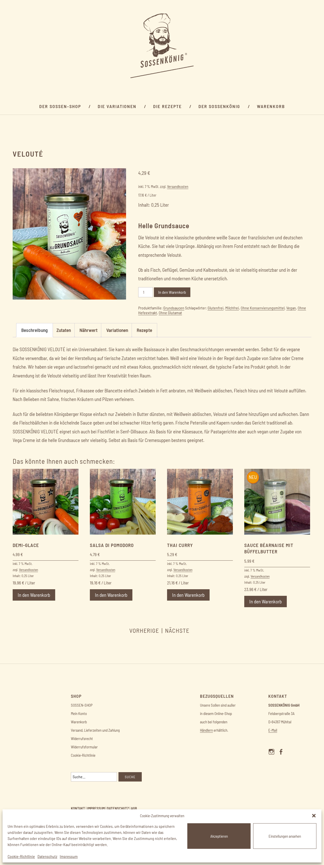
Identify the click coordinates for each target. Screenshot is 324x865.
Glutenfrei (216, 307)
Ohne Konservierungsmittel (263, 307)
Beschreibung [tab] (34, 330)
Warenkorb (271, 106)
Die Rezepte (167, 106)
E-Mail (272, 730)
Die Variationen (117, 106)
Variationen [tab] (117, 330)
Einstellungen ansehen (285, 836)
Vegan (291, 307)
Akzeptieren (219, 836)
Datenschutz (47, 856)
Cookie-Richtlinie (21, 856)
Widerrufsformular (84, 747)
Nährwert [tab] (88, 330)
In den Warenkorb (172, 292)
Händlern (206, 730)
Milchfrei (232, 307)
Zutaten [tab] (63, 330)
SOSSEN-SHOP (82, 705)
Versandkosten (177, 186)
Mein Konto (79, 713)
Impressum (69, 856)
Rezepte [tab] (144, 330)
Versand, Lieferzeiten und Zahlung (95, 730)
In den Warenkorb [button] (34, 595)
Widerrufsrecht (82, 738)
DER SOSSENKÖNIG (219, 106)
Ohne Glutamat (170, 312)
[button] (313, 815)
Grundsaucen (173, 307)
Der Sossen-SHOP (60, 106)
